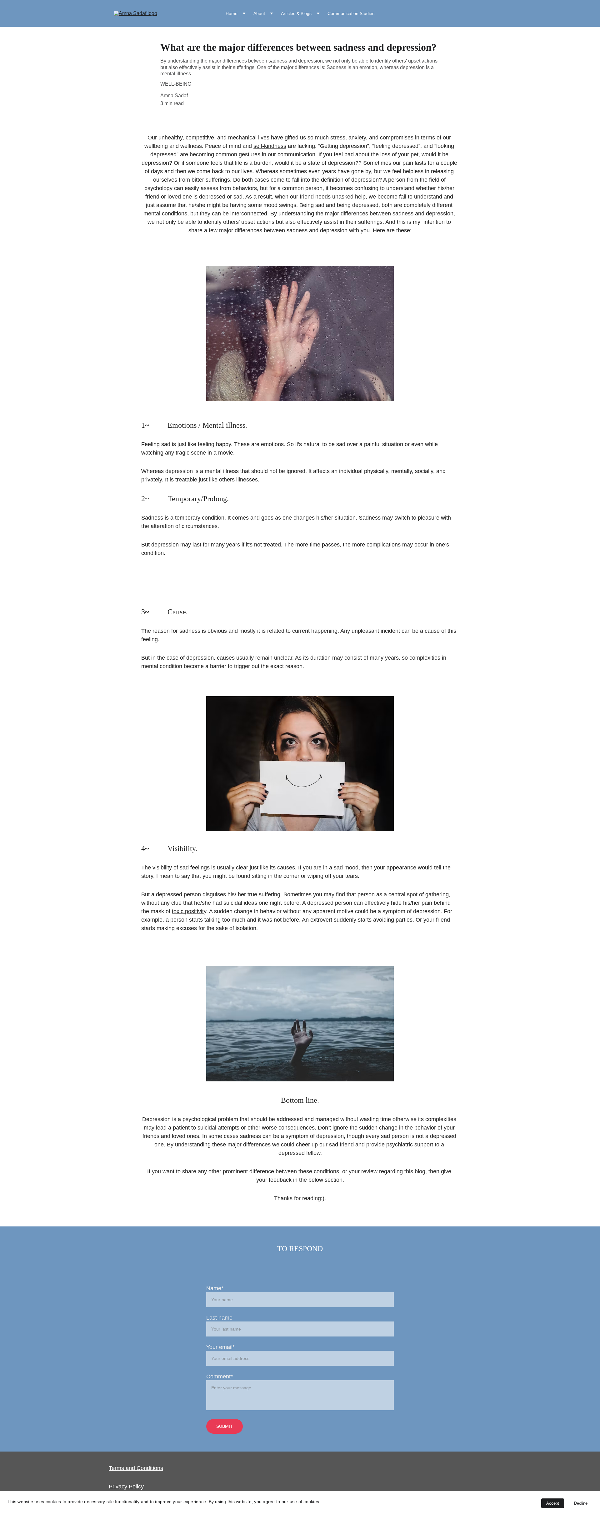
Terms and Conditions (136, 1468)
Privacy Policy (126, 1486)
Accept (552, 1503)
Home (232, 13)
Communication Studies (351, 13)
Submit (224, 1426)
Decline (581, 1503)
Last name (219, 1318)
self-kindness (269, 146)
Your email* (220, 1347)
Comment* (219, 1376)
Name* (214, 1288)
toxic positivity (189, 911)
